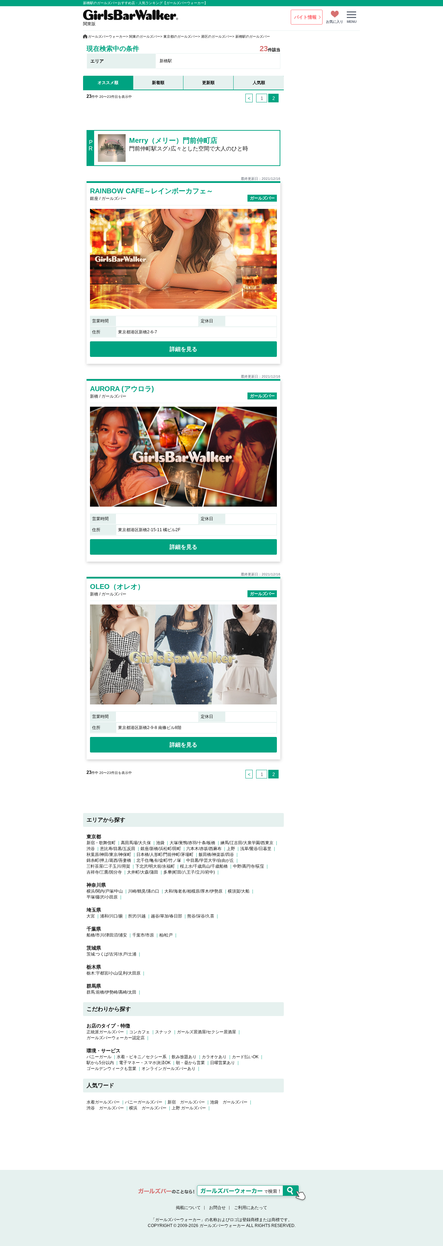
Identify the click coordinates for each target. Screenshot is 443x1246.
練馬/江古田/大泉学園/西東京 (246, 842)
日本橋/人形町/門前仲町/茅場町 (164, 854)
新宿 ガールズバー (186, 1102)
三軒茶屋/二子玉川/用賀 (108, 866)
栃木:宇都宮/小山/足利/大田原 (114, 973)
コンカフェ (139, 1032)
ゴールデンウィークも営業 (111, 1068)
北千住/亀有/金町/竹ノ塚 (158, 860)
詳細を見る (183, 349)
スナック (163, 1032)
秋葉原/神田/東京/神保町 (109, 854)
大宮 (91, 916)
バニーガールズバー (143, 1102)
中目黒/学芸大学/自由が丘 (210, 860)
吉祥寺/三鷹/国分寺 (104, 872)
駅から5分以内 (100, 1062)
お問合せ (217, 1207)
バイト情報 (305, 17)
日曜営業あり (222, 1062)
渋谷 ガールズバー (105, 1108)
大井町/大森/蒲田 (142, 872)
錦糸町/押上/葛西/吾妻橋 (109, 860)
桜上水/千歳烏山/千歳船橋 (204, 866)
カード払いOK (245, 1056)
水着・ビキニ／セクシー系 (141, 1056)
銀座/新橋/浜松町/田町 (161, 848)
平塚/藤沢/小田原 (102, 897)
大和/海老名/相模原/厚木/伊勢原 (193, 891)
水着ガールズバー (103, 1102)
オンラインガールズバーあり (169, 1068)
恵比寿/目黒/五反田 (117, 848)
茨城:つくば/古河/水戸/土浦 (111, 954)
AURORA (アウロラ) (122, 389)
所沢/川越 (137, 916)
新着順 (158, 82)
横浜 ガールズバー (147, 1108)
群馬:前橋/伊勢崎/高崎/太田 (111, 992)
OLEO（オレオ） (117, 586)
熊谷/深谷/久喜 (200, 916)
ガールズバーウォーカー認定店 (116, 1037)
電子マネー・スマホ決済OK (145, 1062)
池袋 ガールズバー (228, 1102)
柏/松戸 (166, 935)
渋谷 (91, 848)
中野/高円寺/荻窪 (248, 866)
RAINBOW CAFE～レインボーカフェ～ (151, 191)
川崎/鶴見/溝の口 (143, 891)
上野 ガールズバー (189, 1108)
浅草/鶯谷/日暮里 (255, 848)
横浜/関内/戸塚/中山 (105, 891)
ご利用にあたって (250, 1207)
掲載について (188, 1207)
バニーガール (99, 1056)
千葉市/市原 (143, 935)
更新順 (208, 82)
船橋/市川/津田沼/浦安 (107, 935)
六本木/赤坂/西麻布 (204, 848)
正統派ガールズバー (105, 1032)
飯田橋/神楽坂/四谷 (216, 854)
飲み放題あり (184, 1056)
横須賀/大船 (239, 891)
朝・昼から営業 (190, 1062)
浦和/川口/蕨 (111, 916)
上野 (231, 848)
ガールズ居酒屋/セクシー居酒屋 (206, 1032)
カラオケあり (214, 1056)
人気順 (259, 82)
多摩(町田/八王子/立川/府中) (189, 872)
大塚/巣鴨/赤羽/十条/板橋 (192, 842)
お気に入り (334, 22)
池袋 (160, 842)
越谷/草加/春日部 (166, 916)
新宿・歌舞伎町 (101, 842)
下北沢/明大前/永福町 (155, 866)
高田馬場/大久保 (136, 842)
